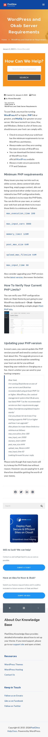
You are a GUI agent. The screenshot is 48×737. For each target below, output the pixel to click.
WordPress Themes (13, 664)
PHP (30, 115)
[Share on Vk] (32, 492)
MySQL (19, 118)
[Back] (23, 608)
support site (19, 644)
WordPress (9, 115)
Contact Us (9, 674)
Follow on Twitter (12, 706)
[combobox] (24, 69)
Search (24, 77)
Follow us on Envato (13, 695)
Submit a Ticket (24, 567)
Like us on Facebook (13, 701)
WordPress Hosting (13, 669)
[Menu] (43, 4)
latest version (16, 277)
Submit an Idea (24, 595)
